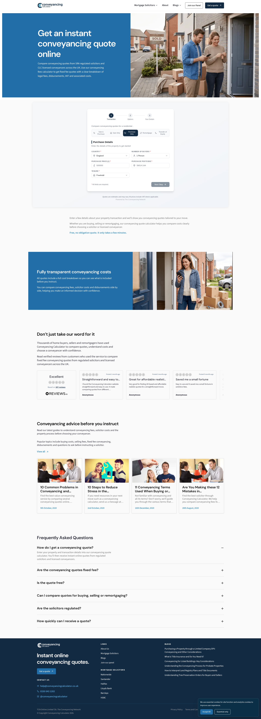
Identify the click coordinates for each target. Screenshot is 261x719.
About (165, 5)
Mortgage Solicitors (144, 5)
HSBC (103, 697)
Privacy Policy (177, 709)
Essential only (222, 711)
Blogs (176, 5)
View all (41, 451)
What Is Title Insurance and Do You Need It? (184, 656)
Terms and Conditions (194, 709)
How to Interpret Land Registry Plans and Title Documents (191, 670)
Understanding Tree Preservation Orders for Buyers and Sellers (193, 675)
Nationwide (106, 674)
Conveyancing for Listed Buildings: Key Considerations (189, 661)
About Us (105, 648)
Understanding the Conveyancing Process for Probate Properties (194, 665)
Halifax (104, 683)
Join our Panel (194, 5)
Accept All (207, 711)
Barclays (104, 693)
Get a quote (212, 5)
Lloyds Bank (106, 688)
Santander (105, 679)
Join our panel (107, 662)
